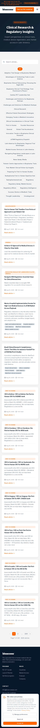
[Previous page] (10, 633)
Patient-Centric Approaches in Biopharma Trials (20, 163)
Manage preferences (21, 714)
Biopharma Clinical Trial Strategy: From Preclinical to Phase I (20, 90)
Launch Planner (7, 673)
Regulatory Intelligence (28, 188)
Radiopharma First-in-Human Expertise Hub (20, 176)
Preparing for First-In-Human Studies (20, 172)
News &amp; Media (20, 159)
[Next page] (30, 633)
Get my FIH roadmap (24, 9)
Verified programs (8, 676)
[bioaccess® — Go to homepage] (8, 9)
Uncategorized (29, 196)
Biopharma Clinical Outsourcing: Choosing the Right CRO (20, 84)
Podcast (22, 676)
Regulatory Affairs (10, 188)
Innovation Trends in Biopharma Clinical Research (20, 134)
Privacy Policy (25, 710)
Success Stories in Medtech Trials (20, 192)
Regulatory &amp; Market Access (20, 184)
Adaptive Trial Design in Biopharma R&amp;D (20, 73)
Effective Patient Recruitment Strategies (20, 113)
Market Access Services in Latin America (20, 149)
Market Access (24, 673)
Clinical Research (20, 109)
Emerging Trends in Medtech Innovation (20, 117)
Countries (22, 670)
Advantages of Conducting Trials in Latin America (20, 78)
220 (26, 634)
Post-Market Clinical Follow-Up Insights (20, 167)
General (9, 129)
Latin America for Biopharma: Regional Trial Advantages (20, 144)
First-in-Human (11, 125)
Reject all (20, 719)
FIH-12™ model (7, 670)
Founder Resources (27, 125)
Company (22, 679)
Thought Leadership (13, 196)
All (20, 69)
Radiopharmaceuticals (14, 180)
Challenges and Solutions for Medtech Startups (20, 105)
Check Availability (30, 3)
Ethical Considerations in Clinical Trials (20, 121)
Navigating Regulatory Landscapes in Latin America (20, 154)
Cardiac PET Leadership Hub (20, 95)
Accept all (20, 723)
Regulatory (30, 180)
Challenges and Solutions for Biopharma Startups (20, 100)
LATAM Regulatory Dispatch (20, 139)
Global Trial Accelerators (24, 129)
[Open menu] (37, 9)
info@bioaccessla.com (9, 690)
